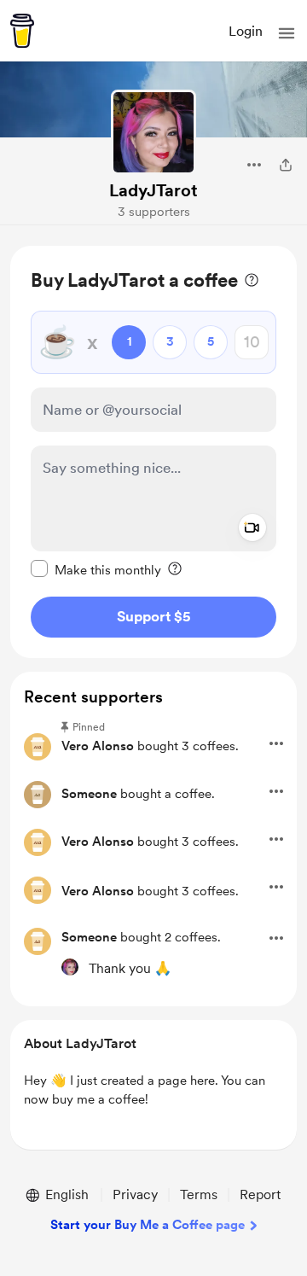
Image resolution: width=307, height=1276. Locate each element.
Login (246, 31)
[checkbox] (96, 569)
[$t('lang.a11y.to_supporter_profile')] (69, 967)
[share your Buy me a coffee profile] (285, 164)
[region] (153, 452)
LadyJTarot (153, 190)
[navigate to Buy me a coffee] (22, 31)
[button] (286, 33)
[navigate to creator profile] (153, 132)
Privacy (135, 1194)
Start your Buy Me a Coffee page (147, 1224)
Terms (198, 1194)
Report (260, 1194)
